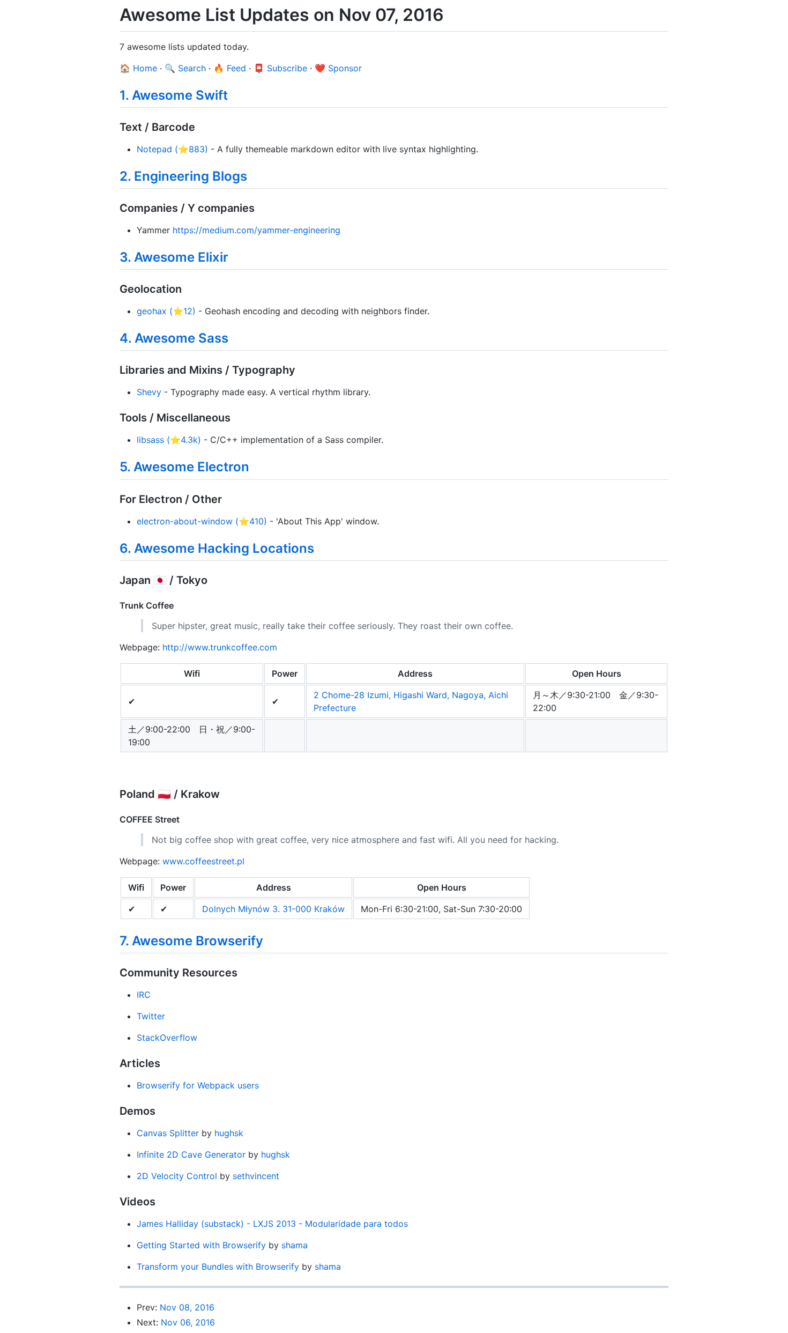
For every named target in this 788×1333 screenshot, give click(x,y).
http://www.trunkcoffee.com (219, 647)
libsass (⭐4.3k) (169, 439)
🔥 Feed (229, 68)
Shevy (149, 392)
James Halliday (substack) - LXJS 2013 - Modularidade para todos (272, 1223)
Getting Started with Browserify (201, 1245)
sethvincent (256, 1176)
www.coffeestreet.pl (203, 861)
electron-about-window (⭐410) (202, 521)
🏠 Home (138, 68)
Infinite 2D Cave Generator (191, 1154)
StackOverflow (167, 1037)
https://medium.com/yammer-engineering (256, 230)
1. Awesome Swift (174, 95)
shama (294, 1245)
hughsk (228, 1133)
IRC (144, 994)
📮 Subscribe (280, 68)
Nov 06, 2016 (188, 1322)
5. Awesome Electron (184, 467)
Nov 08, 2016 (187, 1307)
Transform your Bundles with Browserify (218, 1266)
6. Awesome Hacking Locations (217, 548)
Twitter (151, 1016)
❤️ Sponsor (338, 68)
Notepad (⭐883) (172, 149)
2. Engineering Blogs (183, 176)
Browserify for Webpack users (198, 1085)
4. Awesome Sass (174, 338)
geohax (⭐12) (166, 311)
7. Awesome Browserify (191, 941)
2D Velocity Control (177, 1176)
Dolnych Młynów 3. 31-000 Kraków (273, 909)
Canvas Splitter (168, 1133)
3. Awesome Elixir (174, 257)
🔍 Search (185, 68)
